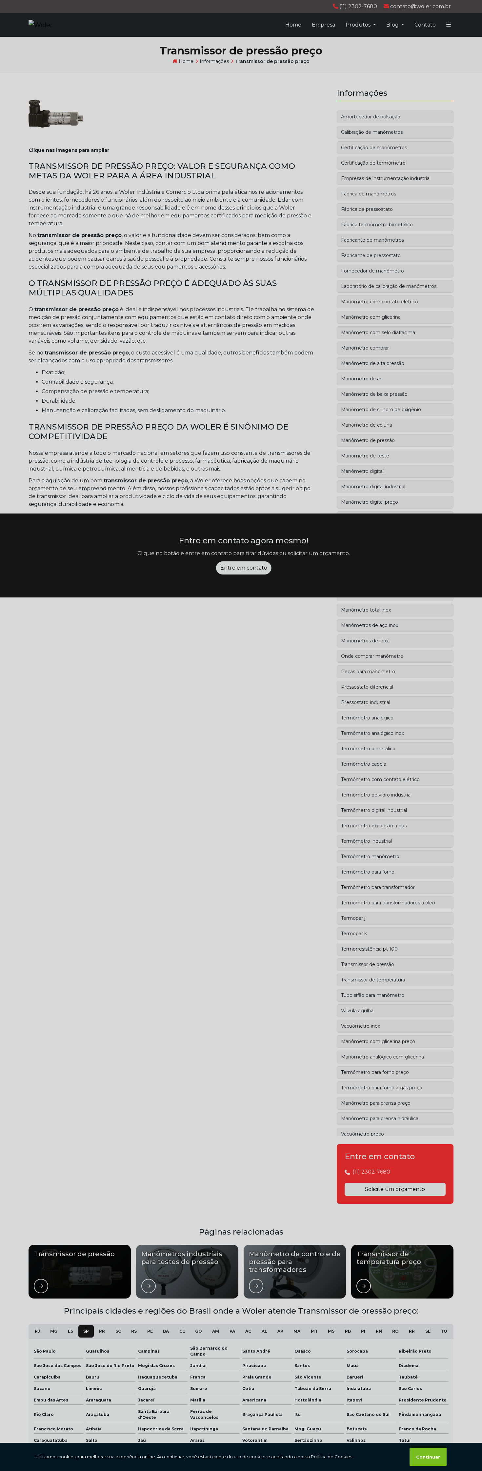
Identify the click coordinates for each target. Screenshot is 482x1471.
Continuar (428, 1457)
